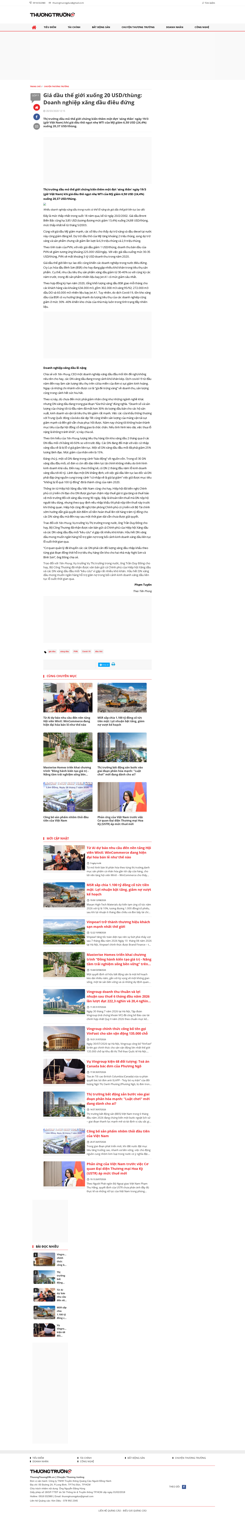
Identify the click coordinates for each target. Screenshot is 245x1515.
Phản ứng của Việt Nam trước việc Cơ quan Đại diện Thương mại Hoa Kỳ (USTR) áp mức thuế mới (120, 820)
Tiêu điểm (38, 1457)
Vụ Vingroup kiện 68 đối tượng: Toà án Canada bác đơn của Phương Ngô (118, 1063)
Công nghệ (86, 1461)
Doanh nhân (40, 1461)
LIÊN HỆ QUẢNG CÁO (109, 1510)
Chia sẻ (105, 664)
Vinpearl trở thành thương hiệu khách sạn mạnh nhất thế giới (118, 924)
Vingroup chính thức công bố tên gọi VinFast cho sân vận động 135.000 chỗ (117, 1031)
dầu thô (98, 651)
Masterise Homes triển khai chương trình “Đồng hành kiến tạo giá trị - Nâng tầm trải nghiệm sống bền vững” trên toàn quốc (119, 959)
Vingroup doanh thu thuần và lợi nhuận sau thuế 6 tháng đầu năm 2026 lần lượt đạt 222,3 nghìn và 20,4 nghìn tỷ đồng (118, 996)
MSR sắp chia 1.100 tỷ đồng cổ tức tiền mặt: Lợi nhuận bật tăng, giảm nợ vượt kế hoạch (121, 721)
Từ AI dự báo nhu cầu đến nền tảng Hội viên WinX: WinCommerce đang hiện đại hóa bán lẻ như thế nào (119, 852)
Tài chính (85, 1457)
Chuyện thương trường (190, 1457)
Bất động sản (136, 1457)
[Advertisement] (122, 55)
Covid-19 (86, 651)
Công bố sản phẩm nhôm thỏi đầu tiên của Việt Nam (118, 1133)
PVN (76, 651)
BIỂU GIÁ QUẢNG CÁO (134, 1510)
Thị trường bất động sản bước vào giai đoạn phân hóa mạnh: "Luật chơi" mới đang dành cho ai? (120, 771)
